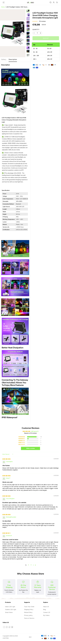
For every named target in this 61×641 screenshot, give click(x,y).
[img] (6, 459)
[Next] (22, 33)
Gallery (3, 59)
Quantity (35, 29)
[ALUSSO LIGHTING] (30, 2)
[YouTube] (12, 627)
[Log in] (53, 2)
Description (13, 59)
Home (3, 7)
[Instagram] (6, 627)
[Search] (50, 2)
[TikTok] (9, 627)
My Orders (46, 615)
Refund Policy (28, 612)
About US (46, 606)
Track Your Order (29, 606)
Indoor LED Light (10, 606)
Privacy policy (28, 615)
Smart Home (9, 612)
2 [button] (28, 565)
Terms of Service (29, 618)
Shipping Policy (28, 609)
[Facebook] (4, 627)
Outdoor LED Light (10, 609)
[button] (4, 2)
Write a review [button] (30, 448)
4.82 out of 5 (34, 431)
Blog (44, 609)
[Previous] (3, 33)
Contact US (46, 612)
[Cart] (56, 2)
